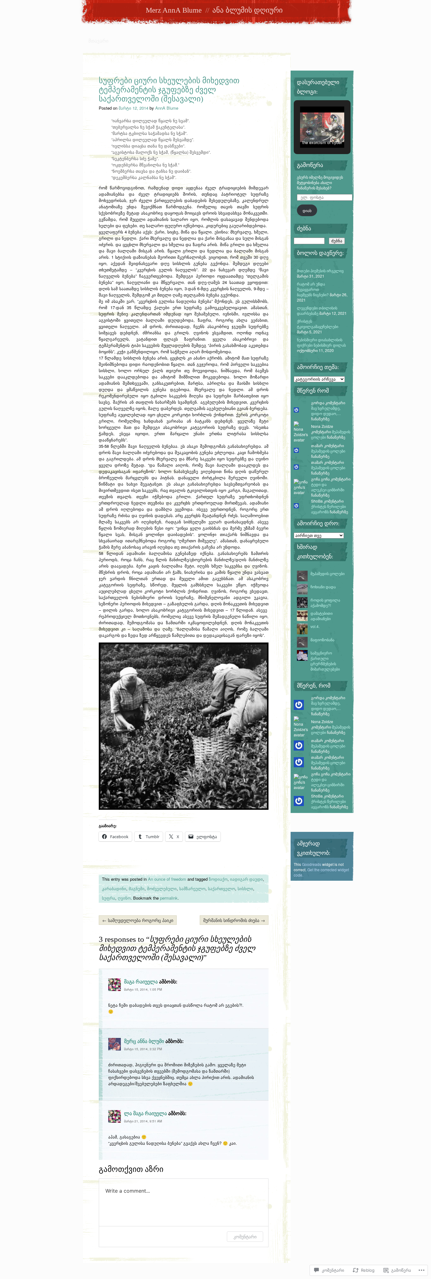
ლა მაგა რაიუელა (145, 1113)
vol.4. (315, 626)
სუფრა (108, 898)
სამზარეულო (192, 888)
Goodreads (311, 864)
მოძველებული (162, 888)
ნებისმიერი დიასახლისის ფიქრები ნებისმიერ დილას (321, 342)
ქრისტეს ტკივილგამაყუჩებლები (317, 323)
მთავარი (98, 40)
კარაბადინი (114, 888)
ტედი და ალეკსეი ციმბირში (327, 486)
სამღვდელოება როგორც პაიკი (137, 920)
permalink (169, 898)
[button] (307, 131)
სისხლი (245, 888)
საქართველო (221, 888)
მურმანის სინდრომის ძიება (234, 920)
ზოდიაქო (218, 879)
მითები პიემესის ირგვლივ (320, 270)
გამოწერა (310, 165)
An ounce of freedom (167, 879)
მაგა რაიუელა (141, 981)
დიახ (307, 210)
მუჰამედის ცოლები (328, 450)
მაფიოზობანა (322, 639)
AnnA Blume (166, 108)
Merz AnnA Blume (174, 10)
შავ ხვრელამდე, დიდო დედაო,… (326, 410)
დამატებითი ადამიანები (321, 615)
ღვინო (124, 898)
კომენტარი (245, 1236)
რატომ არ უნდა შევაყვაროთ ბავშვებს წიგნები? (313, 289)
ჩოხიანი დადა (323, 586)
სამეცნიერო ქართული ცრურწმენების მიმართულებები (325, 660)
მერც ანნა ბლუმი (144, 1041)
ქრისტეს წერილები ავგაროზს (328, 509)
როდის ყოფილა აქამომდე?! (325, 602)
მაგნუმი (137, 888)
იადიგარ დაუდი (246, 879)
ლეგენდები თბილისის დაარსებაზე (317, 310)
